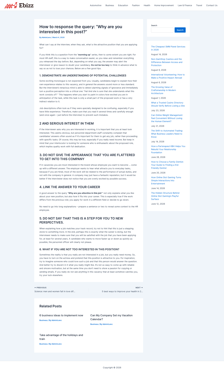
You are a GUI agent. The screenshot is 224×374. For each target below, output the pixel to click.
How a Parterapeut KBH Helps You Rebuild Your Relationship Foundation (168, 149)
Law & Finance (185, 5)
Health (147, 5)
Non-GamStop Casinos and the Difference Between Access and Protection (166, 62)
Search (154, 25)
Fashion (136, 5)
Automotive (95, 5)
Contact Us (211, 5)
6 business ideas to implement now (61, 315)
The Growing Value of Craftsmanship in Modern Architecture (163, 90)
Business (110, 5)
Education (123, 5)
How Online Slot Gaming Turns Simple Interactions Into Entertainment (166, 180)
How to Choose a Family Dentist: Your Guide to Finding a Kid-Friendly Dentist (167, 164)
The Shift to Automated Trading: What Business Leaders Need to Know (167, 133)
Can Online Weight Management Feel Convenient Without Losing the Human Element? (167, 118)
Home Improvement (164, 5)
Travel (199, 5)
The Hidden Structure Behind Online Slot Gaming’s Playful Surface (165, 196)
